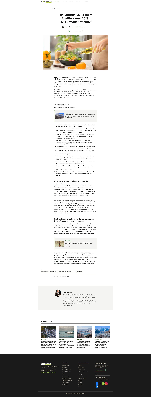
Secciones (56, 1)
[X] (100, 383)
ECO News (77, 1)
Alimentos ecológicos (67, 380)
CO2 (63, 374)
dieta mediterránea (61, 184)
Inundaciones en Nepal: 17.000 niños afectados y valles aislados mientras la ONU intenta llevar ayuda (79, 243)
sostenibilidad (58, 261)
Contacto (80, 365)
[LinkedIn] (97, 386)
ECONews (80, 382)
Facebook (64, 276)
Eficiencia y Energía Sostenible (59, 8)
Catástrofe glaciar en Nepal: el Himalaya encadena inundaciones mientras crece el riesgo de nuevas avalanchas (80, 116)
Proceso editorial (78, 26)
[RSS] (103, 383)
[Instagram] (106, 383)
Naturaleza (64, 367)
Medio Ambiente (65, 365)
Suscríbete (85, 1)
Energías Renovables (66, 369)
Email (68, 276)
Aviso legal (80, 374)
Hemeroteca (80, 384)
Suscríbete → (100, 370)
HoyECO (71, 1)
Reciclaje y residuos (66, 378)
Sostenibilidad (65, 376)
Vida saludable (65, 382)
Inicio (52, 8)
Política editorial (81, 369)
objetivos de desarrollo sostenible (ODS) (71, 211)
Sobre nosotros (81, 367)
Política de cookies (82, 378)
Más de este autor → (68, 305)
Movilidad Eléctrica (66, 371)
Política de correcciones (83, 371)
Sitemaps (80, 386)
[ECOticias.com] (46, 2)
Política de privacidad (82, 376)
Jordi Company (69, 26)
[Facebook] (97, 383)
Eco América (65, 384)
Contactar (64, 1)
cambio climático (59, 191)
